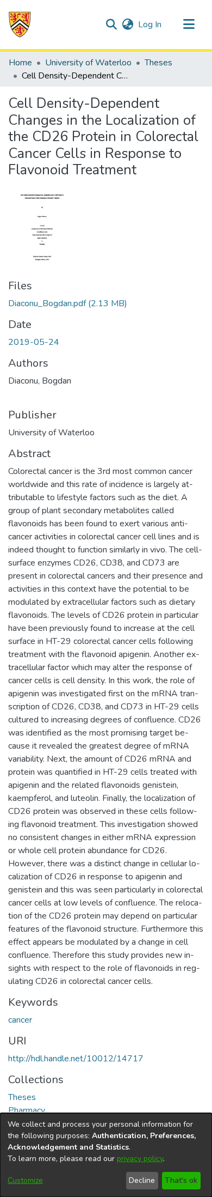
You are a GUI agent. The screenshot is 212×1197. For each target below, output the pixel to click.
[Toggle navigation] (188, 24)
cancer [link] (20, 1020)
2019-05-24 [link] (33, 342)
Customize (25, 1180)
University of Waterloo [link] (88, 63)
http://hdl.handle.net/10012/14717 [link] (76, 1059)
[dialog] (106, 1155)
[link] (67, 303)
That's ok (181, 1180)
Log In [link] (150, 25)
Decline (142, 1180)
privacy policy (140, 1158)
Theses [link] (158, 63)
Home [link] (20, 63)
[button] (20, 24)
